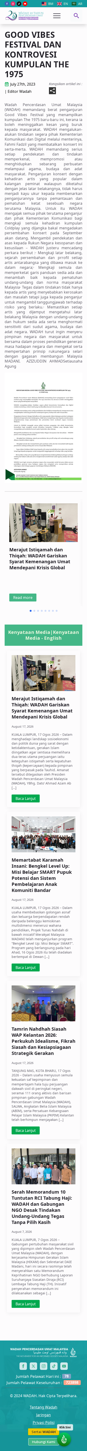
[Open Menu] (57, 15)
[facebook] (7, 3)
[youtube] (25, 3)
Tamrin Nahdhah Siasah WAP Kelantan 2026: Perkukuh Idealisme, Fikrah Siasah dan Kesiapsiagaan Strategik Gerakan (43, 1041)
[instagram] (13, 3)
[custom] (19, 3)
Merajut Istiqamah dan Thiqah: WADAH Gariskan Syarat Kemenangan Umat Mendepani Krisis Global (39, 559)
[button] (31, 611)
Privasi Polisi (44, 1422)
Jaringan (43, 1415)
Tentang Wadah (43, 1407)
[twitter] (33, 1366)
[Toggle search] (76, 16)
